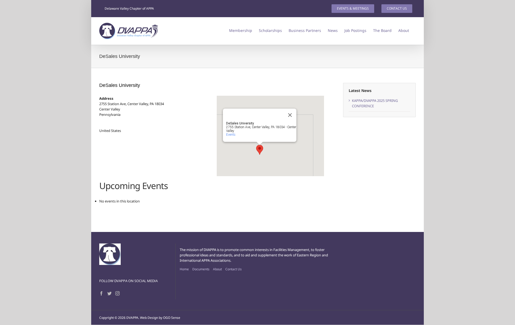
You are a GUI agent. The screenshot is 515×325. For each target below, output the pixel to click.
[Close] (290, 115)
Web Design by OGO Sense (160, 317)
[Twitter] (109, 293)
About (217, 269)
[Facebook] (101, 293)
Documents (200, 269)
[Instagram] (117, 293)
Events (231, 134)
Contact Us (233, 269)
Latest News (360, 90)
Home (184, 269)
